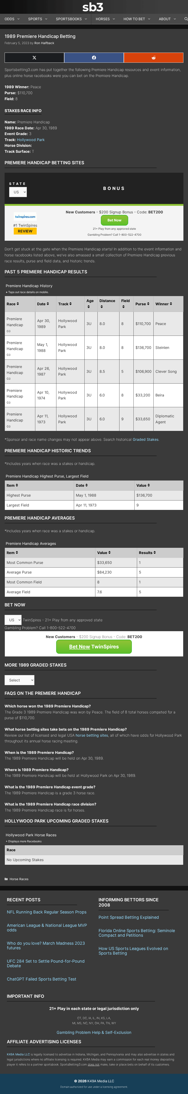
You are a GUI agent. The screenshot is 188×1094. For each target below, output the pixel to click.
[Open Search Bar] (184, 19)
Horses (103, 19)
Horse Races (19, 879)
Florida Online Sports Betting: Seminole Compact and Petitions (137, 933)
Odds (9, 19)
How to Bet (134, 19)
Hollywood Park (31, 139)
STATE (18, 184)
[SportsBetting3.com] (94, 7)
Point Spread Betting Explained (129, 917)
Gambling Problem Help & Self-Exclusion (94, 1032)
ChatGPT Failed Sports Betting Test (41, 979)
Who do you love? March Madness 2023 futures (46, 945)
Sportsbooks (69, 19)
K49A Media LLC (18, 1054)
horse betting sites (92, 735)
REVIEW (25, 231)
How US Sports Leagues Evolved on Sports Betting (133, 950)
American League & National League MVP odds (47, 927)
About (165, 19)
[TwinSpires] (25, 217)
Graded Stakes (145, 439)
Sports (35, 19)
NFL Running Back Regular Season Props (46, 912)
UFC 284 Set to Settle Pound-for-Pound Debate (46, 963)
